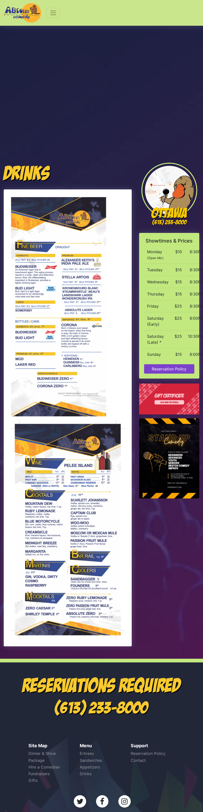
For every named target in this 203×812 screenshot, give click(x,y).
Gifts (33, 780)
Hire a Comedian (44, 767)
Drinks (86, 773)
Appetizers (90, 767)
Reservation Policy (169, 368)
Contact (138, 760)
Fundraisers (39, 773)
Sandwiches (91, 760)
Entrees (87, 753)
